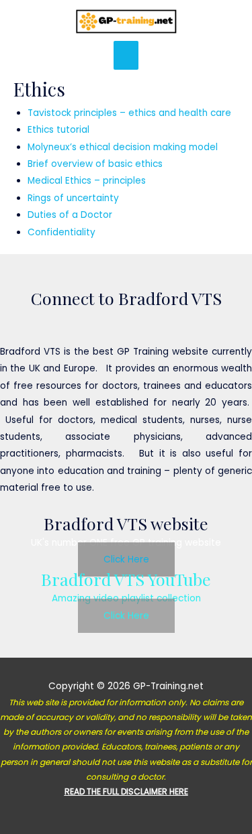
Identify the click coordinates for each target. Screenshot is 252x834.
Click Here (126, 559)
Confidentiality (61, 232)
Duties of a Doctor (70, 214)
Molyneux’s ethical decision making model (123, 147)
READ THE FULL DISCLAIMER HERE (126, 791)
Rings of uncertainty (73, 198)
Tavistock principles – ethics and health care (129, 113)
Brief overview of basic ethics (95, 164)
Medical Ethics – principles (87, 180)
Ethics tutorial (58, 129)
